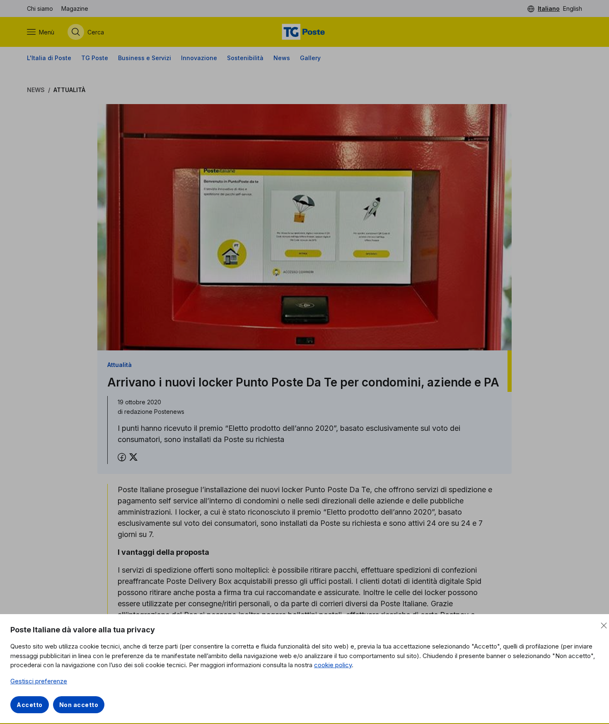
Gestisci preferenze (38, 681)
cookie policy (333, 665)
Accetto (30, 704)
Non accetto (79, 704)
